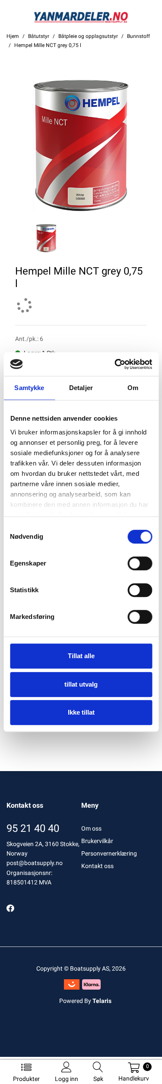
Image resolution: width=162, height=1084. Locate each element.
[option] (81, 145)
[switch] (139, 563)
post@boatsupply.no (34, 862)
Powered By (85, 1000)
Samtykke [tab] (29, 387)
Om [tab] (132, 387)
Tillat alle (81, 655)
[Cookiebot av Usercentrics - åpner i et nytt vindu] (115, 364)
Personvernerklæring (109, 853)
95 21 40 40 (32, 828)
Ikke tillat (81, 712)
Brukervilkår (97, 840)
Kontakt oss (97, 865)
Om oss (91, 828)
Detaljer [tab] (81, 387)
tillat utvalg (81, 684)
